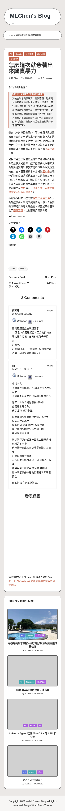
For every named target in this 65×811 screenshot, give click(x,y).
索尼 (23, 188)
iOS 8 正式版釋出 (32, 780)
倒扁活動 (50, 149)
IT (40, 725)
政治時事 (41, 54)
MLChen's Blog (30, 16)
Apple (32, 725)
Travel (30, 635)
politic (13, 269)
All (11, 54)
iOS (40, 772)
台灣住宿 (40, 635)
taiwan (23, 269)
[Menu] (14, 24)
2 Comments (46, 78)
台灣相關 (29, 54)
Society (19, 54)
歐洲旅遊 (41, 682)
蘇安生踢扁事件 (41, 198)
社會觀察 (14, 59)
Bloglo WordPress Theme (38, 805)
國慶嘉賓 (18, 210)
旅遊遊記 (30, 682)
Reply (50, 310)
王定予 (46, 171)
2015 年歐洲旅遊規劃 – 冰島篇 (32, 690)
